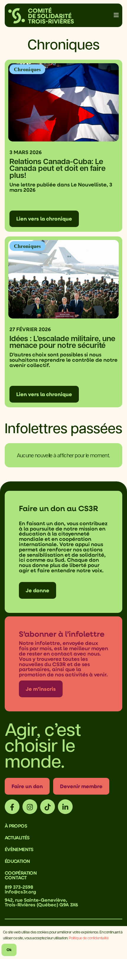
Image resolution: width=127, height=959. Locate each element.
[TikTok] (47, 806)
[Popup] (116, 15)
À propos (16, 826)
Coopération (21, 873)
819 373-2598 (19, 887)
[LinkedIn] (65, 806)
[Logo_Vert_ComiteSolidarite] (41, 15)
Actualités (17, 837)
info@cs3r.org (20, 891)
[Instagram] (29, 806)
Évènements (19, 849)
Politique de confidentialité (88, 937)
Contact (16, 877)
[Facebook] (12, 806)
